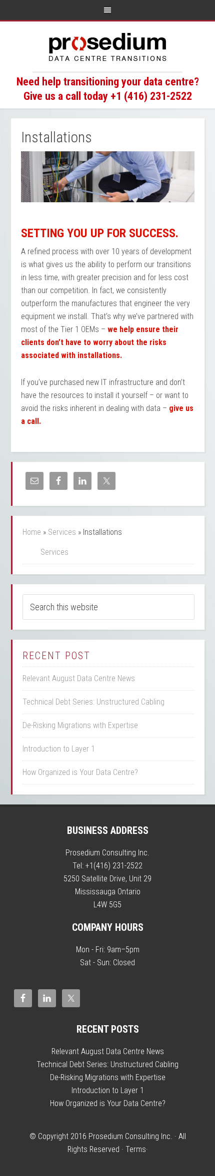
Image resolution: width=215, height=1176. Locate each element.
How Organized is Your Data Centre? (80, 772)
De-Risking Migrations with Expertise (80, 725)
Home (31, 532)
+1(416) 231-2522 (114, 865)
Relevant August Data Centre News (78, 678)
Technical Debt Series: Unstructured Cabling (93, 702)
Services (62, 532)
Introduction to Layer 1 (58, 749)
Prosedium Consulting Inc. (107, 46)
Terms (136, 1149)
